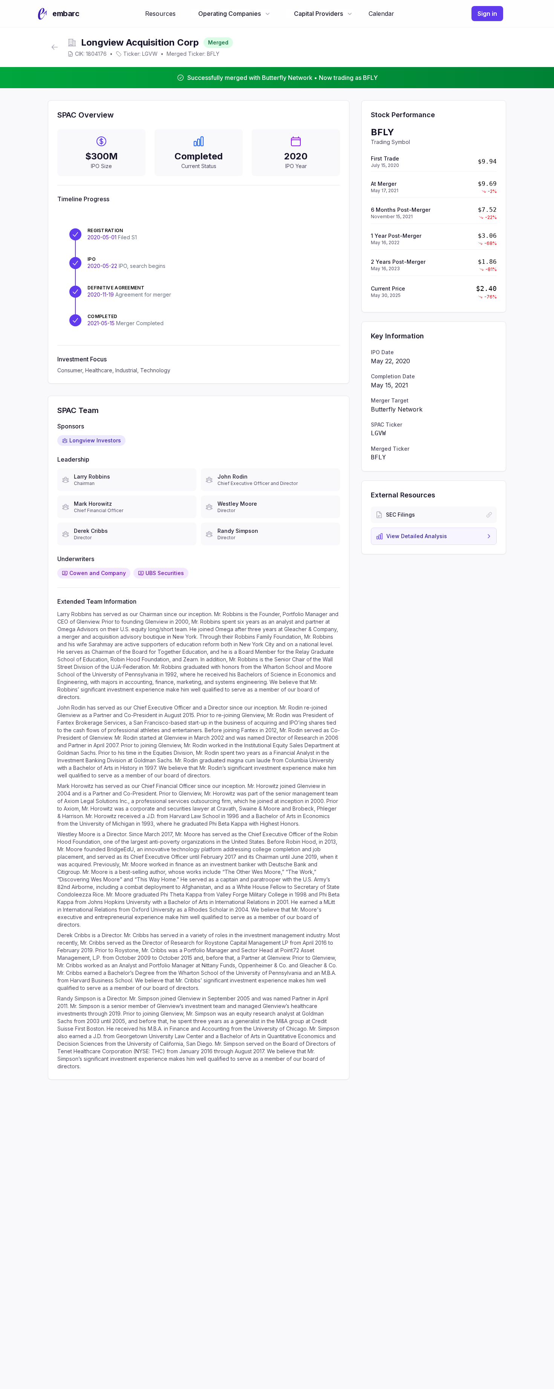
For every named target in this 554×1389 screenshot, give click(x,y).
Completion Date (393, 376)
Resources (160, 13)
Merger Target (390, 400)
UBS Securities (164, 573)
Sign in (487, 13)
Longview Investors (95, 440)
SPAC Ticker (386, 424)
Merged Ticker (390, 448)
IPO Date (382, 352)
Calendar (381, 13)
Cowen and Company (97, 573)
